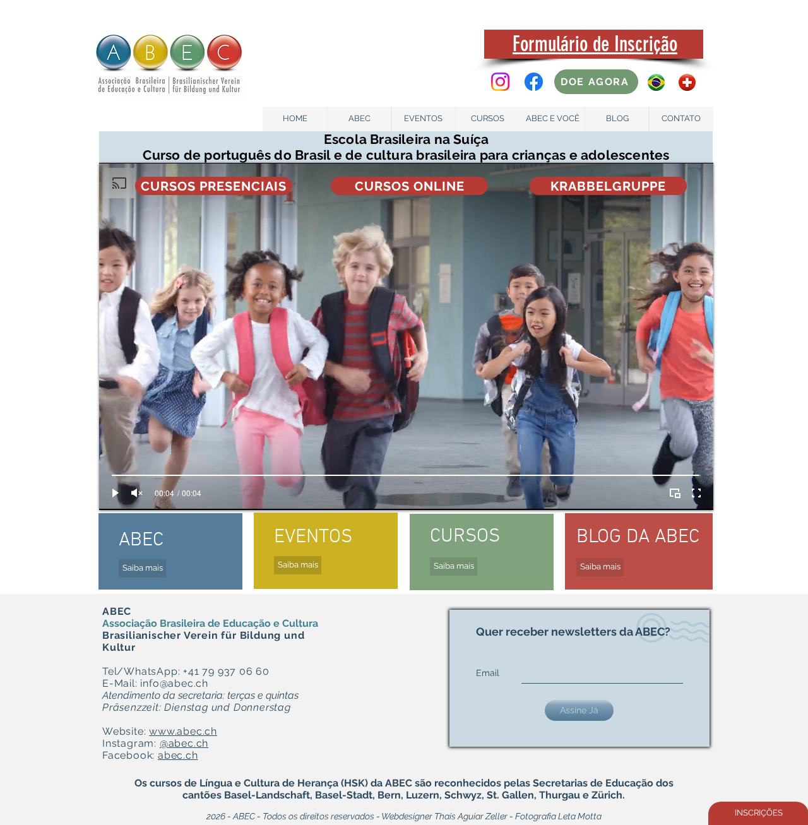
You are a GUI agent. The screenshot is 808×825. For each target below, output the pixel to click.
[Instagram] (500, 81)
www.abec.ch (183, 731)
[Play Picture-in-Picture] (675, 493)
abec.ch (178, 755)
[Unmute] (137, 493)
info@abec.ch (174, 683)
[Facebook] (533, 81)
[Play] (115, 493)
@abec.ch (184, 743)
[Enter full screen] (696, 493)
